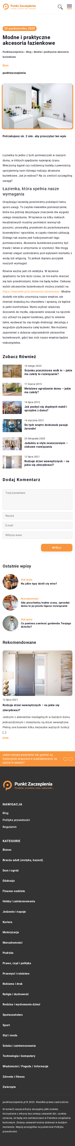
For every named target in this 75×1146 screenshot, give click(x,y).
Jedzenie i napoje (14, 911)
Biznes (7, 849)
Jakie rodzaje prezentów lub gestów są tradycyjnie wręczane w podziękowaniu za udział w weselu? (30, 758)
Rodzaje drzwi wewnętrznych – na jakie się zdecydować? (46, 463)
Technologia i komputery (19, 1056)
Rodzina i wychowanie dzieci (21, 1004)
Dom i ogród (10, 870)
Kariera (7, 922)
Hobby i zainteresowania (19, 901)
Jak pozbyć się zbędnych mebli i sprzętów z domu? (45, 408)
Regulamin (10, 827)
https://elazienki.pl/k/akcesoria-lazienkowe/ (31, 291)
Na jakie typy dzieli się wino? (39, 583)
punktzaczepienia (14, 73)
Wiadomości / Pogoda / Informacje (25, 1066)
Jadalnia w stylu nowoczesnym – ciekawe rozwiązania (46, 444)
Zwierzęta (9, 1087)
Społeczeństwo (13, 1014)
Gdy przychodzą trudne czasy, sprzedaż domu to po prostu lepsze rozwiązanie (45, 604)
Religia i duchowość (16, 994)
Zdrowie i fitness (14, 1076)
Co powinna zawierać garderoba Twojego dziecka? (46, 625)
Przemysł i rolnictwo (16, 973)
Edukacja (9, 880)
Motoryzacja (11, 932)
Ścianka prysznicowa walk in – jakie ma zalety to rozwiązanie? (48, 372)
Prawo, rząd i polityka (17, 963)
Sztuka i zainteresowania (19, 1045)
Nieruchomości (12, 942)
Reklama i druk (13, 983)
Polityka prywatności (16, 820)
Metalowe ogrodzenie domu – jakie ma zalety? (47, 390)
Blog (6, 813)
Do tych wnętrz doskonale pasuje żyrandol (46, 426)
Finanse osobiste (14, 891)
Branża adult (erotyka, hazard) (23, 860)
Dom (6, 65)
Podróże (8, 953)
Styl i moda (10, 1035)
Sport (6, 1025)
